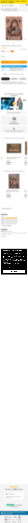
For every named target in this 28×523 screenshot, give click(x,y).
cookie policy (6, 263)
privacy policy (16, 263)
